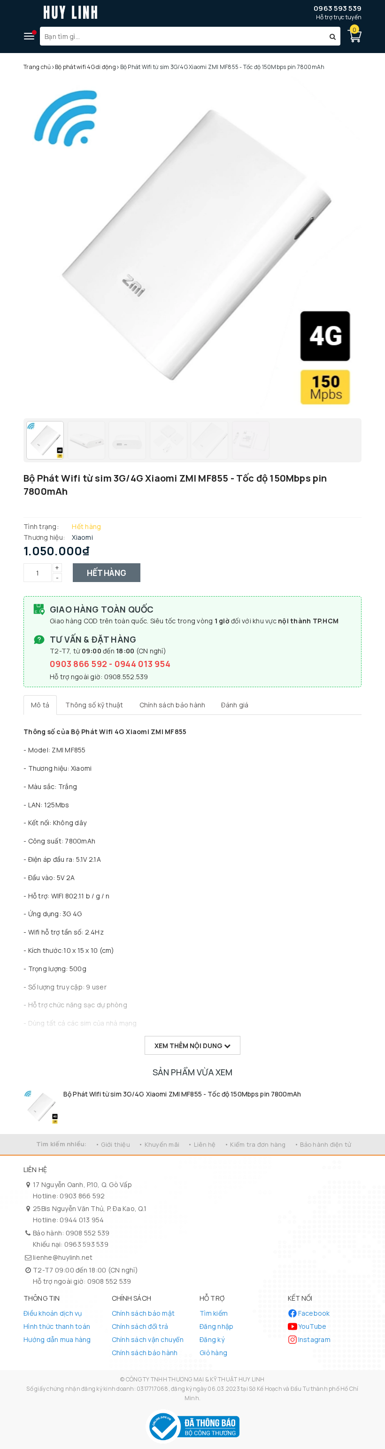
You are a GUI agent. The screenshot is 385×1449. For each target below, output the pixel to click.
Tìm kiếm (214, 1313)
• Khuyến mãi (159, 1144)
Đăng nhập (216, 1326)
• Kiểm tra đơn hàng (255, 1144)
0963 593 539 (338, 8)
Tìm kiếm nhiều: (61, 1144)
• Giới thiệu (112, 1144)
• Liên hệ (202, 1144)
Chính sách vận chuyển (148, 1339)
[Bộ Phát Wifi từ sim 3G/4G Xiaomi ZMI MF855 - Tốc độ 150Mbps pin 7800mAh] (41, 1107)
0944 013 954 (142, 663)
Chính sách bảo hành (145, 1352)
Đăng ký (212, 1339)
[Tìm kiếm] (332, 36)
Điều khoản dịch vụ (52, 1313)
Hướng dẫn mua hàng (57, 1339)
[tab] (40, 705)
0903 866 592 (79, 663)
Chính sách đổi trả (140, 1326)
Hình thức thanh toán (56, 1326)
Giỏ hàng (213, 1352)
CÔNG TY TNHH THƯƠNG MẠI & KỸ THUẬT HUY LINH (195, 1379)
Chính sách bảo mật (143, 1313)
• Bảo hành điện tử (323, 1144)
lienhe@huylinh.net (63, 1257)
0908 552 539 (88, 1232)
